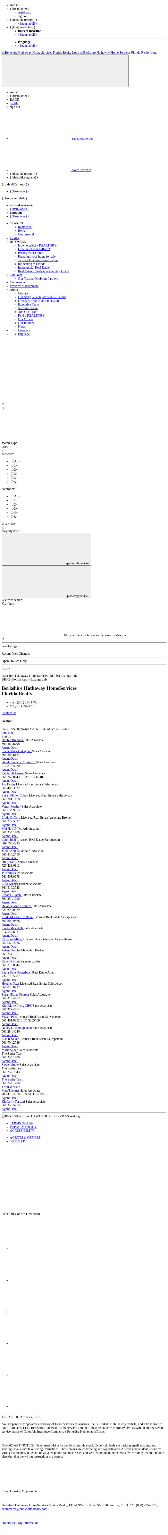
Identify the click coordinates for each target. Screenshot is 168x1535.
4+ (16, 477)
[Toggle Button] (65, 71)
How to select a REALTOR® (37, 245)
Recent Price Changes (16, 653)
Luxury (14, 238)
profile (14, 103)
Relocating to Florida (31, 264)
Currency (24, 330)
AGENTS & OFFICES (25, 1137)
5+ (16, 482)
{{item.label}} (27, 23)
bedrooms (8, 454)
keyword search (12, 600)
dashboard (24, 12)
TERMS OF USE (21, 1123)
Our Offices (25, 319)
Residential (25, 227)
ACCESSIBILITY (22, 1130)
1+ (16, 465)
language (24, 334)
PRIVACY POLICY (23, 1127)
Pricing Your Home (30, 253)
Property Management (24, 286)
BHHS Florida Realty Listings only (25, 679)
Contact (23, 293)
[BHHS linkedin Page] (40, 1343)
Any (17, 461)
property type (10, 531)
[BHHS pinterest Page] (40, 1311)
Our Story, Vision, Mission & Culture (42, 297)
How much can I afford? (34, 249)
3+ (16, 473)
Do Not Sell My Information (20, 1523)
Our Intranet (26, 323)
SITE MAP (17, 1141)
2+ (16, 469)
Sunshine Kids (28, 308)
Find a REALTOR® (31, 315)
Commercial (26, 234)
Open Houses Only (14, 661)
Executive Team (28, 304)
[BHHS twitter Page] (40, 1280)
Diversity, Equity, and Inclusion (38, 300)
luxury (6, 668)
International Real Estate (34, 267)
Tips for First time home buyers (38, 260)
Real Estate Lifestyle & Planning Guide (43, 271)
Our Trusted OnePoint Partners (38, 278)
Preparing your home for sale (37, 256)
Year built (8, 603)
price (5, 446)
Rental (22, 230)
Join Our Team (27, 312)
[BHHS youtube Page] (40, 1375)
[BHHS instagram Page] (40, 1406)
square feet (9, 523)
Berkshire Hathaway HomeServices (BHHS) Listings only (39, 675)
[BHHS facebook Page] (40, 1248)
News (22, 326)
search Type (9, 443)
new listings (9, 646)
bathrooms (8, 489)
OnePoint (16, 275)
